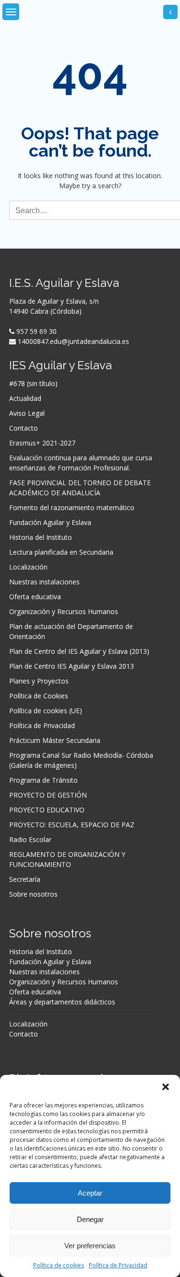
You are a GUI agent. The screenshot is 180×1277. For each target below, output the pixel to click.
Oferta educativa (35, 596)
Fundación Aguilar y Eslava (50, 522)
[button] (165, 1087)
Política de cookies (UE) (45, 710)
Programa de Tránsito (43, 780)
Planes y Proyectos (39, 680)
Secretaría (24, 879)
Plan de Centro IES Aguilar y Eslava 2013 (71, 666)
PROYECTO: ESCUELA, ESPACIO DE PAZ (71, 824)
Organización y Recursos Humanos (63, 611)
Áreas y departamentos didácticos (62, 1001)
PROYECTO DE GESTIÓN (48, 794)
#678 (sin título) (33, 383)
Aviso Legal (27, 413)
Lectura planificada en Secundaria (61, 552)
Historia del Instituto (40, 537)
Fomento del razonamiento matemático (71, 507)
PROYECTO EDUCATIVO (46, 809)
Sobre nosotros (33, 894)
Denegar (90, 1219)
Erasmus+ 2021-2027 (42, 442)
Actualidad (25, 398)
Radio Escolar (30, 839)
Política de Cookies (38, 695)
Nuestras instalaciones (44, 581)
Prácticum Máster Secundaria (54, 740)
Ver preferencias (90, 1246)
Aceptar (90, 1193)
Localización (28, 566)
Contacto (23, 428)
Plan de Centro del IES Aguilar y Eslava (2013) (79, 651)
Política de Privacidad (118, 1265)
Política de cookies (58, 1265)
